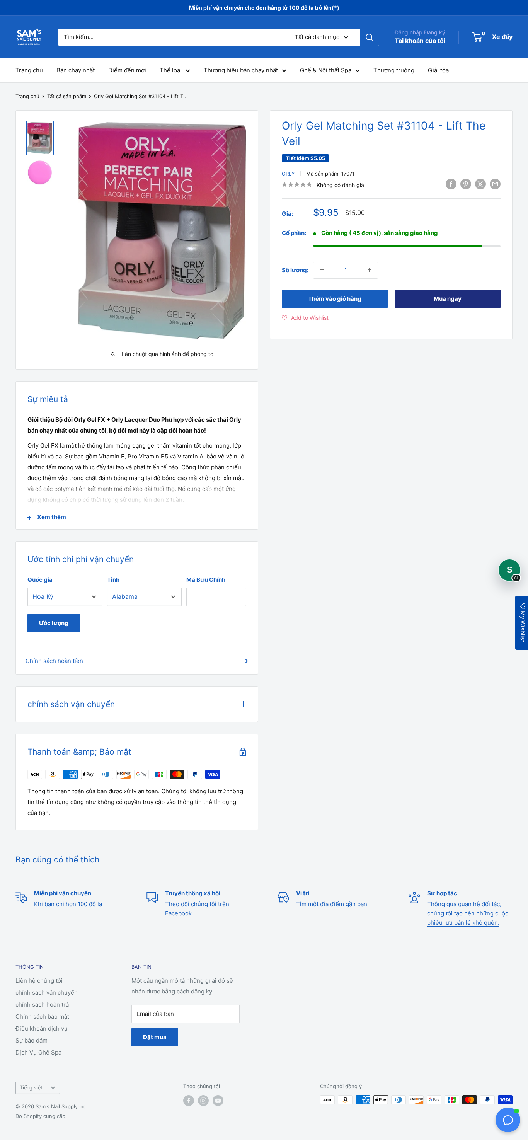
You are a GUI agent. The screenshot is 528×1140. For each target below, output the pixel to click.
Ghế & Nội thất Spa (325, 70)
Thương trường (393, 70)
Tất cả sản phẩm (66, 96)
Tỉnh (113, 579)
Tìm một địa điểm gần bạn (331, 904)
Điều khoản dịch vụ (41, 1028)
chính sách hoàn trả (42, 1004)
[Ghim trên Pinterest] (465, 183)
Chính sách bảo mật (42, 1016)
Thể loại (171, 70)
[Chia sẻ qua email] (495, 183)
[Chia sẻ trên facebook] (451, 183)
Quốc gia (40, 579)
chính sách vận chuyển (46, 992)
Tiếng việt (31, 1088)
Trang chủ (29, 70)
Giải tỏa (438, 70)
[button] (305, 317)
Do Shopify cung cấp (40, 1116)
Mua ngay (448, 298)
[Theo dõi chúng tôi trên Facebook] (188, 1100)
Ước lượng (53, 623)
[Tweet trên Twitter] (480, 183)
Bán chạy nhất (75, 70)
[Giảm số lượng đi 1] (321, 270)
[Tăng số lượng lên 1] (369, 270)
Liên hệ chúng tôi (39, 980)
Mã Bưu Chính (205, 579)
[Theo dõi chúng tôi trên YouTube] (218, 1100)
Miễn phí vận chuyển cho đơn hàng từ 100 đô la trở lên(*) (264, 7)
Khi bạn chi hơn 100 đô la (68, 904)
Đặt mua (155, 1037)
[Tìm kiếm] (369, 37)
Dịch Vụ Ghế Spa (38, 1052)
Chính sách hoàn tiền (54, 661)
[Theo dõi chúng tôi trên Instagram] (203, 1100)
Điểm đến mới (127, 70)
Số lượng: (295, 269)
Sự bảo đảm (31, 1040)
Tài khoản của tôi (420, 40)
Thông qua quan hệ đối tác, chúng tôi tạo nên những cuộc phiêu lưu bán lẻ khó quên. (467, 913)
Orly (288, 173)
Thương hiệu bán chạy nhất (241, 70)
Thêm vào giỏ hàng (334, 298)
